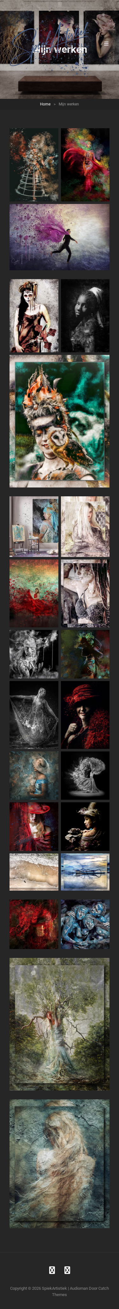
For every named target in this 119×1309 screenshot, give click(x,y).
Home (45, 104)
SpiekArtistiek (54, 1288)
